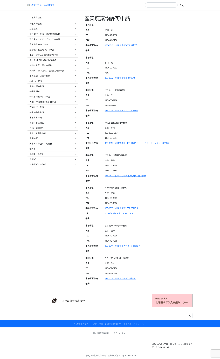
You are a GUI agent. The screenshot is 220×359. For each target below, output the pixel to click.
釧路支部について (113, 323)
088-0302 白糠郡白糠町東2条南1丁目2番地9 (125, 175)
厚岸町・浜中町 (37, 154)
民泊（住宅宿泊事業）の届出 (43, 101)
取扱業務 (34, 28)
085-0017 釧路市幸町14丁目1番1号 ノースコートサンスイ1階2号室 (137, 143)
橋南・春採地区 (37, 122)
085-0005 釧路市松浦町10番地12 (120, 278)
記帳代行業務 (36, 81)
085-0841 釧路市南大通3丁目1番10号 (122, 245)
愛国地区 (34, 138)
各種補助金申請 (37, 112)
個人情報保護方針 (101, 333)
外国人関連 (35, 91)
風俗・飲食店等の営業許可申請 (44, 54)
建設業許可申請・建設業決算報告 (45, 34)
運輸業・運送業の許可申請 (42, 49)
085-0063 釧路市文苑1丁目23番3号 (121, 208)
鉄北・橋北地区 (37, 127)
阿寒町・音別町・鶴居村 (41, 143)
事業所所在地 (36, 117)
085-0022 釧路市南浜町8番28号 (120, 77)
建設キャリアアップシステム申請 (45, 39)
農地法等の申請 (37, 86)
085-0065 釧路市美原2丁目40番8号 (121, 110)
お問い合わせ (139, 323)
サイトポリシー (120, 333)
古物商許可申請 (37, 107)
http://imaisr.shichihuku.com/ (119, 213)
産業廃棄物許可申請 (39, 44)
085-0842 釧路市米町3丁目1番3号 (121, 45)
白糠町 (33, 159)
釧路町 (33, 148)
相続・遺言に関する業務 (41, 65)
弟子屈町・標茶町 (38, 164)
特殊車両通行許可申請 (40, 96)
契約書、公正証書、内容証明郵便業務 (47, 70)
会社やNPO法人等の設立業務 (43, 60)
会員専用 (127, 323)
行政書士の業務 (81, 323)
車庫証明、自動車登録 (40, 75)
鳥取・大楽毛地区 (38, 133)
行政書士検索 (36, 23)
